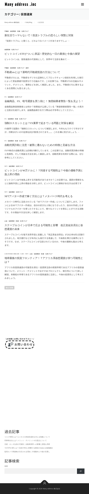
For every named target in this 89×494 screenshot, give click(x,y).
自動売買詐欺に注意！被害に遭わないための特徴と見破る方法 (40, 145)
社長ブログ (25, 31)
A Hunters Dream (12, 254)
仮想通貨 (13, 31)
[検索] (80, 471)
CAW (22, 254)
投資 (18, 31)
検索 (6, 466)
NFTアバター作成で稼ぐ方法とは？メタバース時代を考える (39, 196)
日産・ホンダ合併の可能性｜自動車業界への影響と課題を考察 (27, 444)
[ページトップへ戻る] (44, 483)
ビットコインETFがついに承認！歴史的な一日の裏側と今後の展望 (42, 53)
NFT (6, 166)
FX (5, 97)
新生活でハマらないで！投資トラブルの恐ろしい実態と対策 (39, 35)
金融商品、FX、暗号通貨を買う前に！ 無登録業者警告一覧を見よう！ (44, 101)
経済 (27, 68)
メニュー (82, 4)
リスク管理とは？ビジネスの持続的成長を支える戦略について (27, 437)
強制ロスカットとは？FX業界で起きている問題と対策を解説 (39, 123)
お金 (6, 221)
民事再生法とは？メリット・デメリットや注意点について (26, 440)
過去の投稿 (9, 288)
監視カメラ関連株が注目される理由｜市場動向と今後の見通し (27, 451)
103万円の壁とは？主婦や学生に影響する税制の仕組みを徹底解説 (29, 448)
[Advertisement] (44, 316)
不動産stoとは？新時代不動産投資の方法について (32, 72)
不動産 (7, 31)
